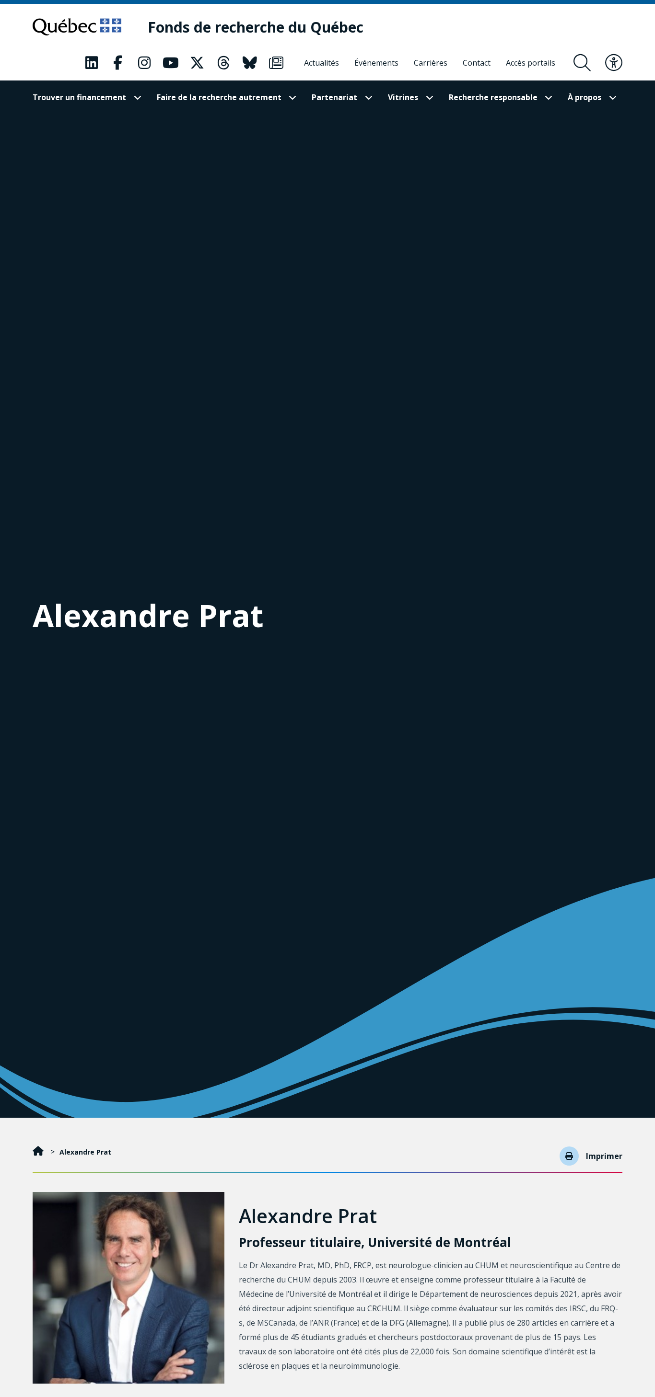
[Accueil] (39, 1152)
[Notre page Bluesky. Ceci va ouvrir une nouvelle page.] (249, 62)
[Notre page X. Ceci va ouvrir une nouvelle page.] (197, 62)
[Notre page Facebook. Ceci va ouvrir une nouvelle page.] (118, 62)
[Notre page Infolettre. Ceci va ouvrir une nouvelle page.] (276, 62)
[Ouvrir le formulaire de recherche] (582, 62)
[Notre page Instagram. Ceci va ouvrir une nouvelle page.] (144, 62)
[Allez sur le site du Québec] (77, 26)
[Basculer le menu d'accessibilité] (613, 62)
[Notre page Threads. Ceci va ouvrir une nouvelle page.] (223, 62)
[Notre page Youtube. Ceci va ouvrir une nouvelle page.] (170, 62)
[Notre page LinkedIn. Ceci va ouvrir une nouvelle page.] (91, 62)
